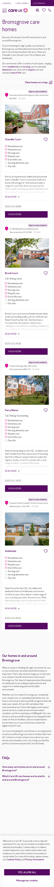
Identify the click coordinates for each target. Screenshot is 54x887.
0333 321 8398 (13, 206)
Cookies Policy (13, 859)
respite (31, 70)
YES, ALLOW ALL (27, 872)
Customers (39, 3)
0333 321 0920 (13, 343)
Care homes (22, 3)
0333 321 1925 (13, 481)
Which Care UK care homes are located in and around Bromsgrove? (23, 778)
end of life (16, 73)
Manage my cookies (27, 880)
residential (12, 66)
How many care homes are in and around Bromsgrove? (23, 769)
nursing (26, 66)
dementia (7, 70)
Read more (11, 197)
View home (14, 214)
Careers (6, 3)
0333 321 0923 (13, 618)
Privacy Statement (34, 859)
